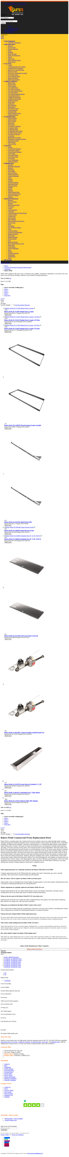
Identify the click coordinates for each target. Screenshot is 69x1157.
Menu (2, 38)
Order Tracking (8, 1093)
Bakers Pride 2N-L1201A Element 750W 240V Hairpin (21, 801)
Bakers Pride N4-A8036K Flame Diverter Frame (19, 530)
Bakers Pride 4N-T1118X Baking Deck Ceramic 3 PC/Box (22, 328)
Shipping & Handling (10, 1078)
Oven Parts (7, 145)
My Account (8, 260)
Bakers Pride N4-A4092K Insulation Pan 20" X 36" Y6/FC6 (22, 539)
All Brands (7, 269)
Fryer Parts (7, 63)
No (5, 974)
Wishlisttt (7, 1097)
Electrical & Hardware (11, 198)
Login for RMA (8, 1090)
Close (2, 36)
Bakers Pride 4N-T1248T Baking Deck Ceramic (19, 311)
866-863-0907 (9, 1118)
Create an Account (13, 28)
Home (6, 266)
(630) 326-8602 (21, 4)
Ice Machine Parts (9, 116)
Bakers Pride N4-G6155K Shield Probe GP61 (18, 522)
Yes (5, 973)
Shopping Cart (8, 1095)
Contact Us (7, 1087)
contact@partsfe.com (11, 1120)
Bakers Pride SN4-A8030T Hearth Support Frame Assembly (22, 425)
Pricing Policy (8, 1073)
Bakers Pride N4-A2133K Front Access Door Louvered (21, 636)
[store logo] (15, 14)
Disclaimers (7, 1067)
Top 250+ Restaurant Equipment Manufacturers (17, 267)
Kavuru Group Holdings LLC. (35, 1153)
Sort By (3, 305)
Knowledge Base (9, 1070)
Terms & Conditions (10, 1080)
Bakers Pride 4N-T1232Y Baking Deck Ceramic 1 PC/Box (22, 320)
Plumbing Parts (9, 163)
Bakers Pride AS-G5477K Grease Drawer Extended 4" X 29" (23, 784)
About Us (7, 1064)
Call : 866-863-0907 (10, 4)
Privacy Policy (8, 1075)
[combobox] (9, 21)
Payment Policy (8, 1072)
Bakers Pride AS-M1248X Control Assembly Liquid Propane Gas (24, 732)
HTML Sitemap (8, 1069)
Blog (5, 1065)
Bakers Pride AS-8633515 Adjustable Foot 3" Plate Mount (22, 792)
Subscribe (4, 1130)
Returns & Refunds (9, 1077)
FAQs (6, 1089)
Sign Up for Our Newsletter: (9, 1126)
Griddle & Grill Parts (10, 81)
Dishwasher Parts (9, 44)
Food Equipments (9, 41)
